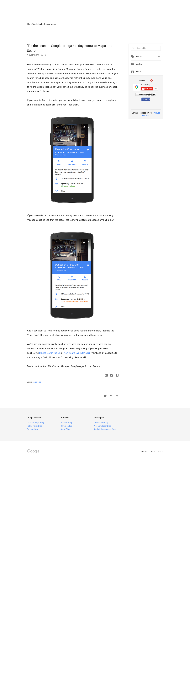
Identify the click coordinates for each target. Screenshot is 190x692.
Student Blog (32, 429)
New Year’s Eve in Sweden (77, 352)
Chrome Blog (66, 426)
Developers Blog (101, 422)
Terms (160, 451)
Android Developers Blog (105, 429)
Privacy (153, 451)
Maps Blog (37, 382)
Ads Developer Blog (102, 426)
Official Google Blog (35, 422)
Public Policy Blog (34, 426)
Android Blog (66, 422)
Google (144, 451)
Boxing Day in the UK (50, 352)
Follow (147, 99)
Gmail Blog (65, 429)
